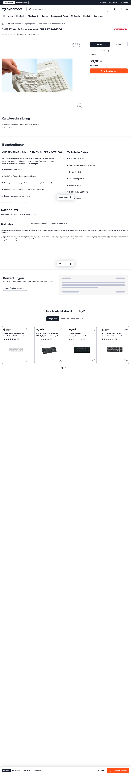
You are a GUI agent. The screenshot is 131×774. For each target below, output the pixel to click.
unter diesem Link (88, 236)
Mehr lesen (63, 197)
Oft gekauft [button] (52, 319)
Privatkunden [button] (9, 2)
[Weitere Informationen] (108, 51)
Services (114, 2)
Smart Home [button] (98, 16)
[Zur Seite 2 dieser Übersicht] (65, 368)
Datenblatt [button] (27, 770)
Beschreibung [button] (16, 770)
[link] (10, 34)
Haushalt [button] (86, 16)
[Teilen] (73, 44)
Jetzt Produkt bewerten (14, 288)
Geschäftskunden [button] (21, 2)
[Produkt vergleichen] (79, 105)
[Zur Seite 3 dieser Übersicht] (69, 368)
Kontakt (125, 2)
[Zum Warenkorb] (126, 9)
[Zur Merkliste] (120, 9)
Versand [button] (100, 44)
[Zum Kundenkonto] (114, 9)
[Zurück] (56, 367)
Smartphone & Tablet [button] (59, 16)
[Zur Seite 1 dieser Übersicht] (62, 368)
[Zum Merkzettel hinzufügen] (79, 44)
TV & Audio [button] (75, 16)
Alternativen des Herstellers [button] (72, 319)
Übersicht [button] (6, 770)
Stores (104, 2)
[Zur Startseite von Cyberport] (12, 9)
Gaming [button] (45, 16)
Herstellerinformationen (121, 230)
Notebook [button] (20, 16)
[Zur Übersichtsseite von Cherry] (120, 29)
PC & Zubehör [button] (33, 16)
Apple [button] (10, 16)
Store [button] (118, 44)
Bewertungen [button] (38, 770)
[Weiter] (74, 367)
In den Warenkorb (111, 71)
